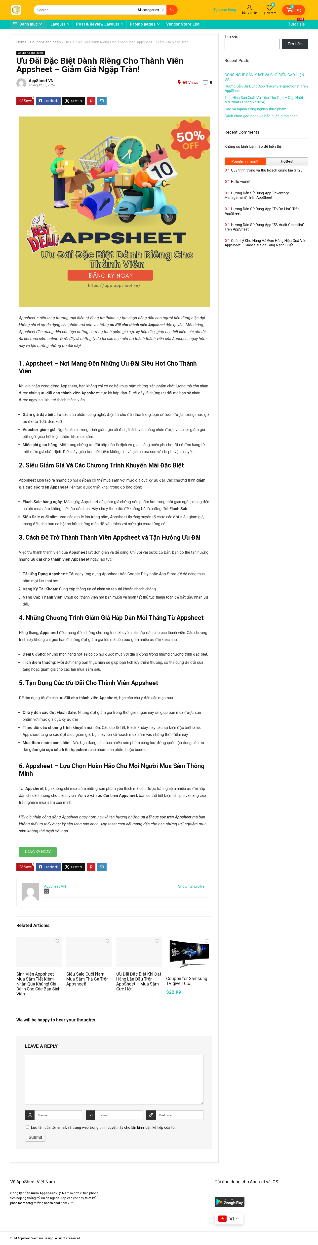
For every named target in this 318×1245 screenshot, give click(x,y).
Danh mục (28, 24)
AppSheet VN (41, 80)
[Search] (172, 10)
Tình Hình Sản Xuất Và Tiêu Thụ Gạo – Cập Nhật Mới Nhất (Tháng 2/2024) (264, 99)
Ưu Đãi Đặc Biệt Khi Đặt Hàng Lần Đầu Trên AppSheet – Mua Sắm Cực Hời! (138, 981)
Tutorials (296, 23)
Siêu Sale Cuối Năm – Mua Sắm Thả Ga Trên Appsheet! (87, 979)
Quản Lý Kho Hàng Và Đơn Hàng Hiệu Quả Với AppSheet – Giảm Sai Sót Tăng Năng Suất (265, 242)
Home (21, 42)
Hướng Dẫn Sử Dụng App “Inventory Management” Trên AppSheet (257, 195)
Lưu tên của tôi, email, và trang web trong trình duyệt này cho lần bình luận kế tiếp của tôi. (103, 1127)
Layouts (57, 24)
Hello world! (240, 181)
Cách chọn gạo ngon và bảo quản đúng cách (261, 116)
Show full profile (191, 886)
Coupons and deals (45, 42)
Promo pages (143, 24)
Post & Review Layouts (97, 24)
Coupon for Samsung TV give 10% (186, 981)
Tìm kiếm (232, 36)
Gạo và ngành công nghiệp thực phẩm (255, 109)
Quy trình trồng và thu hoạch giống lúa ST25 (266, 170)
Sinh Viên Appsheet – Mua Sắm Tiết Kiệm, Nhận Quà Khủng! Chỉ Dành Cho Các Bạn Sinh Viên (38, 984)
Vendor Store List (182, 24)
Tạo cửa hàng (224, 10)
